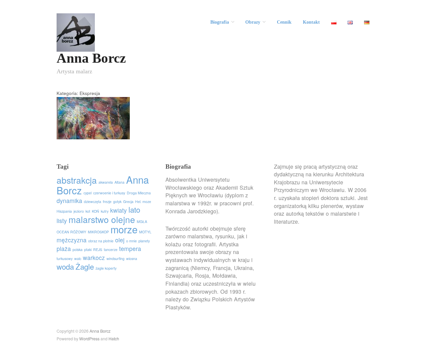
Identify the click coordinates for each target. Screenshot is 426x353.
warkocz (94, 257)
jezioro (79, 211)
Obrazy (252, 22)
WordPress (89, 339)
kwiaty (118, 210)
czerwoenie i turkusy (109, 192)
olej (119, 240)
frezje (107, 201)
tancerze (110, 249)
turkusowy (65, 258)
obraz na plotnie (100, 240)
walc (77, 258)
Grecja (128, 201)
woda (65, 266)
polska (78, 249)
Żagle (85, 266)
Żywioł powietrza (107, 132)
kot (88, 211)
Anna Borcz (91, 58)
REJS (97, 249)
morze (123, 229)
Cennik (284, 22)
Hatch (113, 339)
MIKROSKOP (98, 231)
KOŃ (95, 211)
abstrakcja (77, 180)
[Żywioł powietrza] (93, 121)
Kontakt (311, 22)
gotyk (117, 201)
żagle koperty (106, 268)
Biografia (219, 22)
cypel (88, 192)
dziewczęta (92, 201)
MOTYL (145, 231)
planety (144, 240)
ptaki (88, 249)
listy (62, 220)
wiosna (131, 258)
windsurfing (115, 258)
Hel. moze (143, 201)
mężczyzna (72, 240)
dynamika (69, 200)
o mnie (131, 240)
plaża (64, 248)
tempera (130, 248)
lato (134, 209)
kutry (104, 211)
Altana (119, 182)
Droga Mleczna (139, 192)
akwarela (106, 182)
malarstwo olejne (102, 219)
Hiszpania (64, 211)
